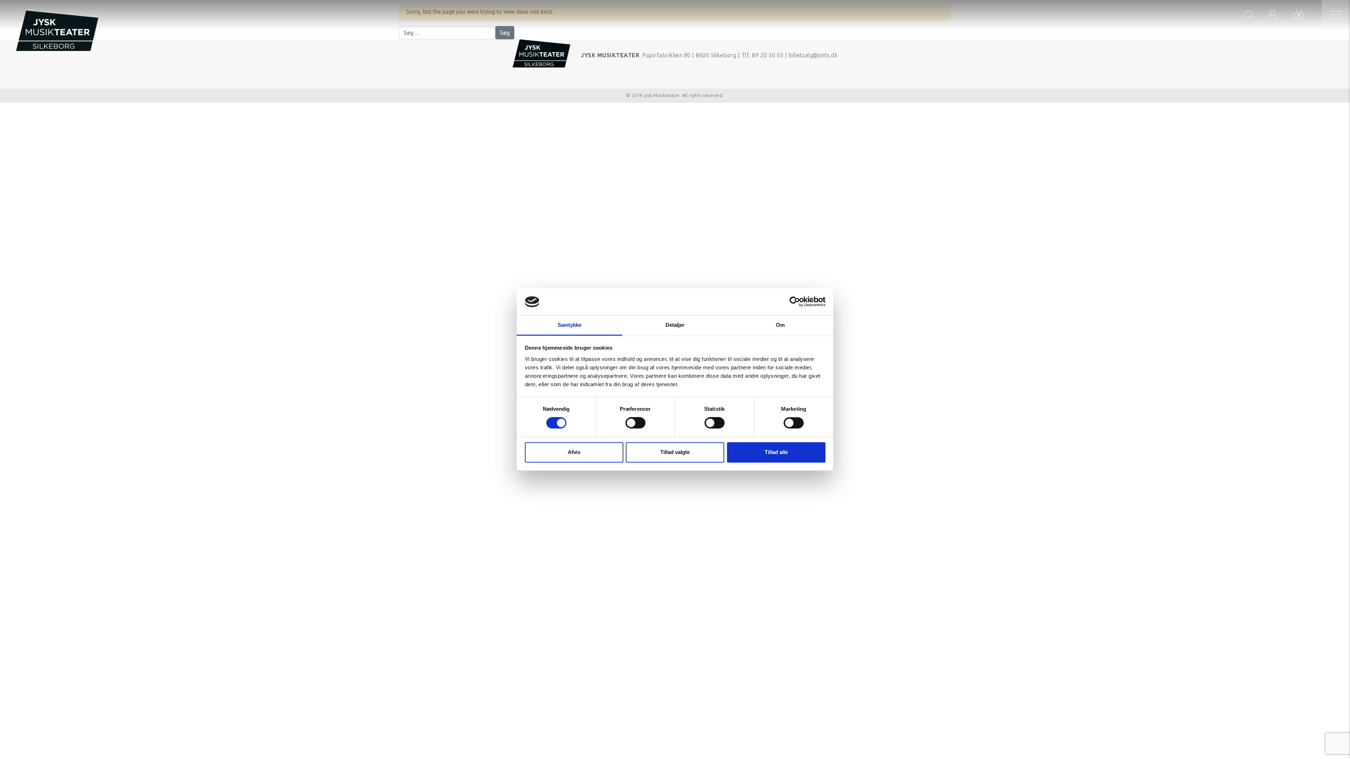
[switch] (635, 423)
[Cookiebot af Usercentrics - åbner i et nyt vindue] (794, 302)
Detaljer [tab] (675, 325)
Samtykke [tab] (570, 325)
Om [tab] (780, 325)
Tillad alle (776, 452)
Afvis (574, 452)
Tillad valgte (675, 452)
